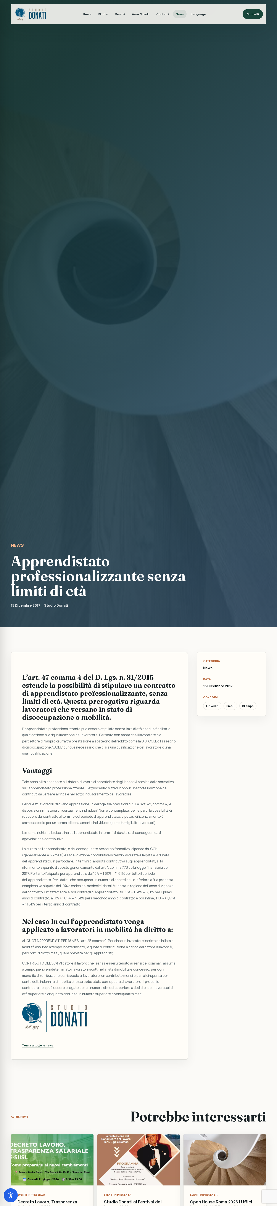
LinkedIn (212, 706)
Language (198, 14)
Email (230, 706)
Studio (103, 14)
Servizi (120, 14)
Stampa (248, 706)
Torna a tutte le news (37, 1045)
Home (87, 14)
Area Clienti (140, 14)
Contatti (162, 14)
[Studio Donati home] (30, 14)
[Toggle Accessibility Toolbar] (10, 1195)
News (180, 14)
